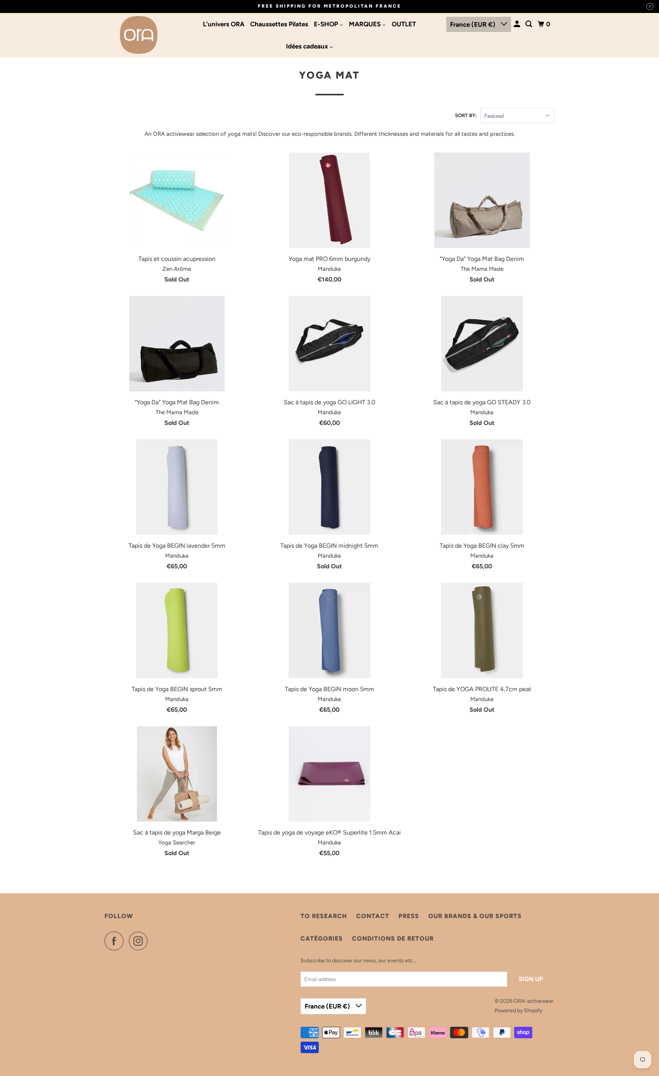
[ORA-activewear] (138, 35)
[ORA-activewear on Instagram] (140, 941)
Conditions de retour (393, 938)
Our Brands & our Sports (475, 916)
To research (324, 916)
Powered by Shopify (518, 1010)
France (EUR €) (473, 24)
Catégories (322, 938)
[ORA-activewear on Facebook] (115, 941)
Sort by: (466, 115)
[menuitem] (224, 24)
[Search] (529, 24)
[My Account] (517, 24)
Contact (372, 916)
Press (409, 916)
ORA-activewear (533, 1001)
